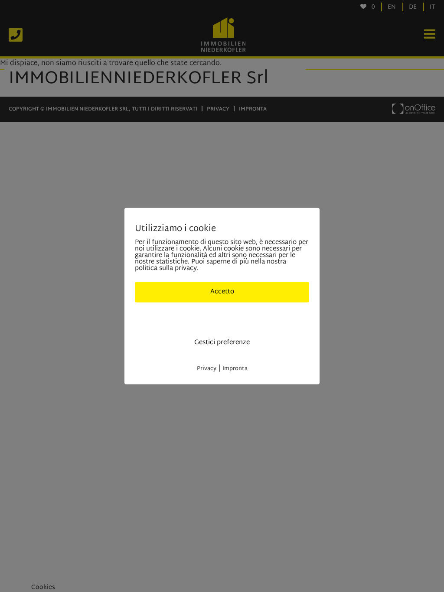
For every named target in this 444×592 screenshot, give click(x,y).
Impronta (235, 368)
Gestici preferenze (222, 342)
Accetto (222, 292)
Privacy (206, 368)
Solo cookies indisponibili (222, 317)
